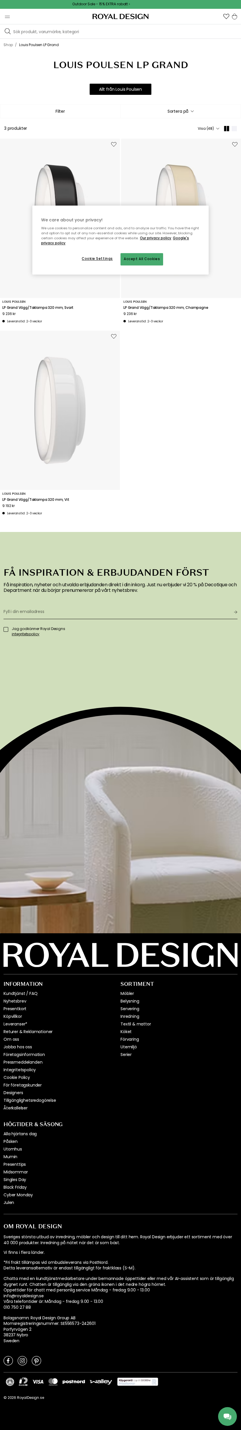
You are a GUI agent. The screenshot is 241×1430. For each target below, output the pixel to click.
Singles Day (15, 1180)
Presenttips (15, 1164)
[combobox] (180, 111)
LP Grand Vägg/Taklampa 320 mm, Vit (35, 500)
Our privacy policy (155, 238)
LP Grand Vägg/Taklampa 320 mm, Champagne (165, 308)
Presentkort (15, 1009)
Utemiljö (128, 1047)
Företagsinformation (24, 1054)
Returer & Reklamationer (28, 1032)
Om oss (11, 1039)
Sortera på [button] (178, 111)
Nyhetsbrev (15, 1001)
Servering (129, 1009)
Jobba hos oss (18, 1047)
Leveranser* (15, 1024)
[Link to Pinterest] (36, 1360)
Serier (126, 1054)
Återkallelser (16, 1108)
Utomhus (13, 1149)
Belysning (129, 1001)
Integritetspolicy (20, 1070)
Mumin (10, 1157)
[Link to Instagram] (22, 1360)
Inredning (129, 1016)
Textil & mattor (135, 1024)
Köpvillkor (13, 1016)
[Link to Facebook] (8, 1360)
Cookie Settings (97, 259)
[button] (226, 16)
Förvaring (129, 1039)
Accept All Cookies (142, 259)
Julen (9, 1202)
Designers (13, 1093)
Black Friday (15, 1187)
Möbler (127, 993)
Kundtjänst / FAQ (20, 993)
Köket (126, 1032)
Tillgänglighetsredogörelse (30, 1100)
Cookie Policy (17, 1077)
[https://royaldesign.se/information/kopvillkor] (138, 1382)
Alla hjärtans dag (20, 1134)
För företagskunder (23, 1085)
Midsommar (16, 1172)
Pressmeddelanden (23, 1062)
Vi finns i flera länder (24, 1252)
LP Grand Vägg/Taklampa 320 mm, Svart (37, 308)
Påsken (11, 1141)
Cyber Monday (18, 1195)
